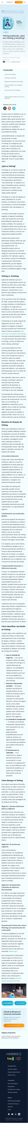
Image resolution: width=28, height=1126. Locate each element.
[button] (2, 2)
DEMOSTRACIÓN (19, 2)
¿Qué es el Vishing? (10, 74)
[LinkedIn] (19, 1114)
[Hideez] (14, 1054)
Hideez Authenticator (14, 1072)
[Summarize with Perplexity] (14, 108)
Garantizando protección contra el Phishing (14, 97)
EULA (9, 1109)
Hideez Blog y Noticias (12, 11)
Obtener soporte (12, 1092)
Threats (6, 32)
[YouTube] (12, 1114)
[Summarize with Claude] (9, 108)
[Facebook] (9, 1114)
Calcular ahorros (14, 1025)
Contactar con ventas (14, 1089)
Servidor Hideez (12, 1069)
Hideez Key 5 (12, 951)
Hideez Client (11, 1075)
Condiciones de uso (13, 1103)
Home (3, 11)
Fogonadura (11, 1086)
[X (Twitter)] (16, 1114)
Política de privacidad (14, 1101)
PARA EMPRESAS (20, 1003)
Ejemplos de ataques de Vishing (14, 81)
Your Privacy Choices (17, 1120)
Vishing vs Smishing (10, 78)
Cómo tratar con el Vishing (12, 90)
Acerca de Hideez (13, 1083)
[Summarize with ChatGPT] (5, 108)
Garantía (10, 1106)
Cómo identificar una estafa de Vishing (13, 85)
